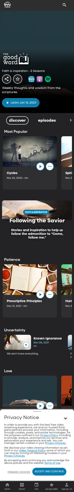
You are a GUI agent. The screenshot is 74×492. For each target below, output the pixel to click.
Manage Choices (19, 472)
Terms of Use (52, 463)
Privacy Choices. (55, 443)
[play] (40, 166)
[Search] (64, 5)
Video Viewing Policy (32, 450)
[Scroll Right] (70, 120)
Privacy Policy (49, 435)
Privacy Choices (14, 456)
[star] (17, 78)
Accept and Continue (49, 471)
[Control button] (65, 418)
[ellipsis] (50, 166)
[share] (6, 78)
